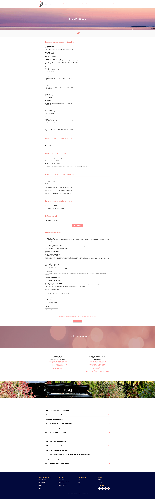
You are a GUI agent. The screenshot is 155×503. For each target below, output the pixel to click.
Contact (103, 3)
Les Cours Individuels (42, 479)
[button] (77, 406)
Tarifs (79, 479)
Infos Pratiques (89, 3)
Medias (96, 3)
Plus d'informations (77, 225)
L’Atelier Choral (41, 487)
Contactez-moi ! (77, 321)
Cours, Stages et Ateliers (71, 3)
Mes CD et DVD (61, 482)
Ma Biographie (61, 479)
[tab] (77, 406)
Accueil (62, 3)
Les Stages (40, 485)
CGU (79, 484)
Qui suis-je (81, 3)
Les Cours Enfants (42, 482)
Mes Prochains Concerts (62, 484)
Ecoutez (99, 479)
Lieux (79, 481)
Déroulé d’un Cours (42, 484)
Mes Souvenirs (61, 485)
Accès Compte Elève (111, 3)
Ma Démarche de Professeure (64, 481)
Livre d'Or (40, 488)
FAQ (79, 482)
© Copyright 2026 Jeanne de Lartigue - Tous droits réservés (77, 493)
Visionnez (100, 480)
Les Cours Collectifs (42, 481)
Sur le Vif (100, 482)
